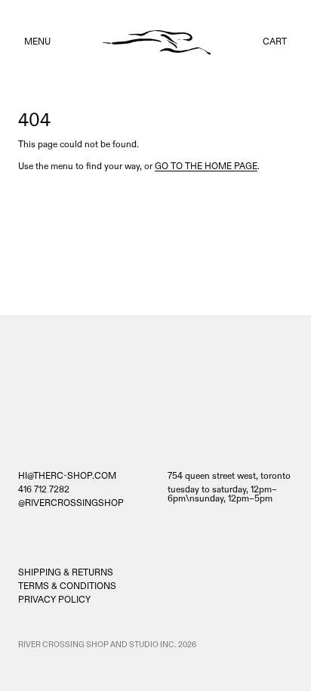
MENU (37, 42)
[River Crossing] (157, 42)
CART (275, 42)
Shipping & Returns (65, 572)
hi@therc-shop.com (67, 476)
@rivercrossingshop (71, 503)
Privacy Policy (54, 600)
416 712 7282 (43, 490)
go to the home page (206, 166)
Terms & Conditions (67, 586)
